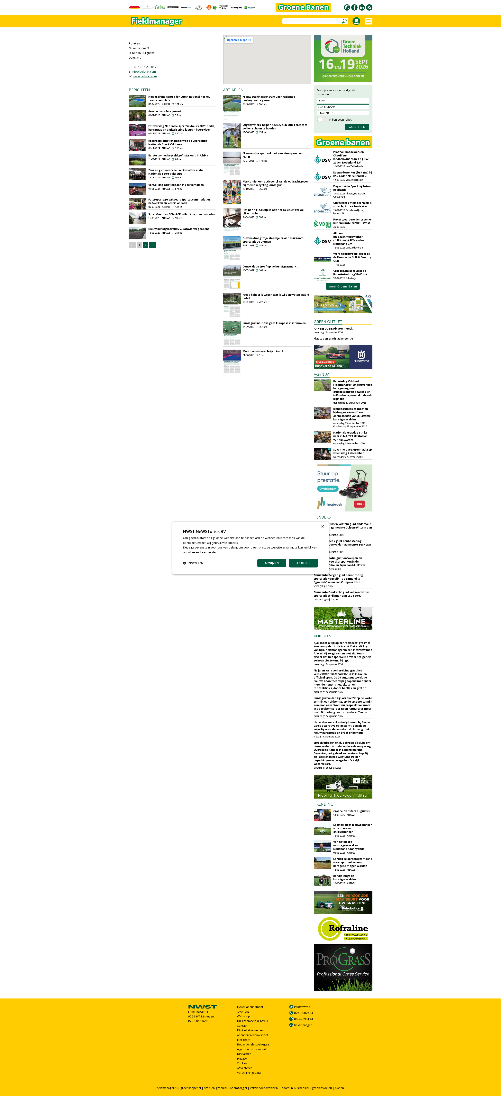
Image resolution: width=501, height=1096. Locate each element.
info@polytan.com (144, 71)
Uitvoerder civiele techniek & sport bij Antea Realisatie (352, 204)
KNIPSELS (322, 636)
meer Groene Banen (343, 286)
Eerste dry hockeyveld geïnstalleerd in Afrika (178, 155)
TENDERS (322, 517)
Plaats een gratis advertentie (333, 338)
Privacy (242, 1058)
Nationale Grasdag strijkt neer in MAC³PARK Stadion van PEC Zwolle (350, 436)
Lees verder (208, 552)
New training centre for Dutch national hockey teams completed (179, 98)
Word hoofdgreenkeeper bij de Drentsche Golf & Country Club (352, 257)
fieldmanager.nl (167, 1088)
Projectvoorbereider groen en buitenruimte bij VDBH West (352, 221)
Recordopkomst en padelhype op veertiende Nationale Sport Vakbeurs (177, 142)
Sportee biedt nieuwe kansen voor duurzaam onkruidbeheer (352, 828)
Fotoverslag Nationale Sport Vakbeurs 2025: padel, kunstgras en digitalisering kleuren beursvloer (181, 127)
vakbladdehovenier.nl (264, 1088)
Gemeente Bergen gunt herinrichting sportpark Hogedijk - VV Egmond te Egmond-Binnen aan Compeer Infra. (338, 578)
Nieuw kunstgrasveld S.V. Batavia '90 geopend (178, 229)
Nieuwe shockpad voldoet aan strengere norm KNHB (274, 155)
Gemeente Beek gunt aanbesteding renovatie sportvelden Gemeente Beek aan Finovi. (342, 544)
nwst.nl (339, 1088)
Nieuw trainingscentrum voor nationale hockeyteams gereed (269, 98)
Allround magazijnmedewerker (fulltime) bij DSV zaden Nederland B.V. (348, 238)
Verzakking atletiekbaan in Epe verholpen (176, 185)
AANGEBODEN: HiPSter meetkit (334, 328)
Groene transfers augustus (351, 811)
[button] (193, 563)
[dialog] (250, 548)
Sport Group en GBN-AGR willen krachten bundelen (181, 214)
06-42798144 (303, 1019)
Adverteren (244, 1068)
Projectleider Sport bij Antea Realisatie (352, 188)
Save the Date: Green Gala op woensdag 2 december (352, 451)
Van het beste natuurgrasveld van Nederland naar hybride (348, 845)
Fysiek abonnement (250, 1007)
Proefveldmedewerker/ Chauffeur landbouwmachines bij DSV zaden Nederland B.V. (351, 157)
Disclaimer (244, 1054)
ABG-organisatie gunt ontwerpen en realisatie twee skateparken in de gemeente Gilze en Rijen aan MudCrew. (339, 561)
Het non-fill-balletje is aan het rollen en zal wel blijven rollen (273, 211)
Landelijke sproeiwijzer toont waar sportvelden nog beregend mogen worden (352, 862)
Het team (243, 1040)
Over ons (243, 1011)
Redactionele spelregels (253, 1044)
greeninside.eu (322, 1088)
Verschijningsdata (249, 1072)
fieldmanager (303, 1025)
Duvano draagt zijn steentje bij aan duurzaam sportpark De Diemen (273, 239)
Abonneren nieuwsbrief (252, 1035)
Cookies (242, 1063)
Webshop (243, 1016)
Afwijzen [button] (272, 563)
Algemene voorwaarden (253, 1049)
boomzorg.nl (238, 1088)
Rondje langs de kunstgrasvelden (344, 877)
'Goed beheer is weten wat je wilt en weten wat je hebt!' (276, 296)
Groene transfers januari (164, 111)
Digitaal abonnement (251, 1030)
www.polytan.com (145, 76)
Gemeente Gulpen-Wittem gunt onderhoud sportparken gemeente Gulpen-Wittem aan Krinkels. (343, 527)
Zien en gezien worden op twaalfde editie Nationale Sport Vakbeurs (176, 171)
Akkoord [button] (303, 563)
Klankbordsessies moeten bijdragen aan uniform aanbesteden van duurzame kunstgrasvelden (352, 414)
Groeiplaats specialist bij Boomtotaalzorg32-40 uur (350, 272)
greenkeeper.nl (190, 1088)
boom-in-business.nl (295, 1088)
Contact (242, 1025)
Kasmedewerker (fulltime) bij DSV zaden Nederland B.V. (352, 174)
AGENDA (322, 374)
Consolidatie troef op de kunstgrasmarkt (270, 266)
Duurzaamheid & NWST (253, 1021)
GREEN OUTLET (328, 321)
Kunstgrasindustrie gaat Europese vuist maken (274, 323)
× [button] (322, 526)
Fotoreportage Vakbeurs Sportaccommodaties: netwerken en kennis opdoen (179, 201)
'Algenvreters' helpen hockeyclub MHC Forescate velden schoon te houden (275, 126)
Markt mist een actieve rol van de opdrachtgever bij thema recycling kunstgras (275, 183)
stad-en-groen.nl (215, 1088)
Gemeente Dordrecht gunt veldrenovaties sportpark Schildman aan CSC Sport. (341, 593)
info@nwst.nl (302, 1007)
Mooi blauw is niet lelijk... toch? (263, 351)
